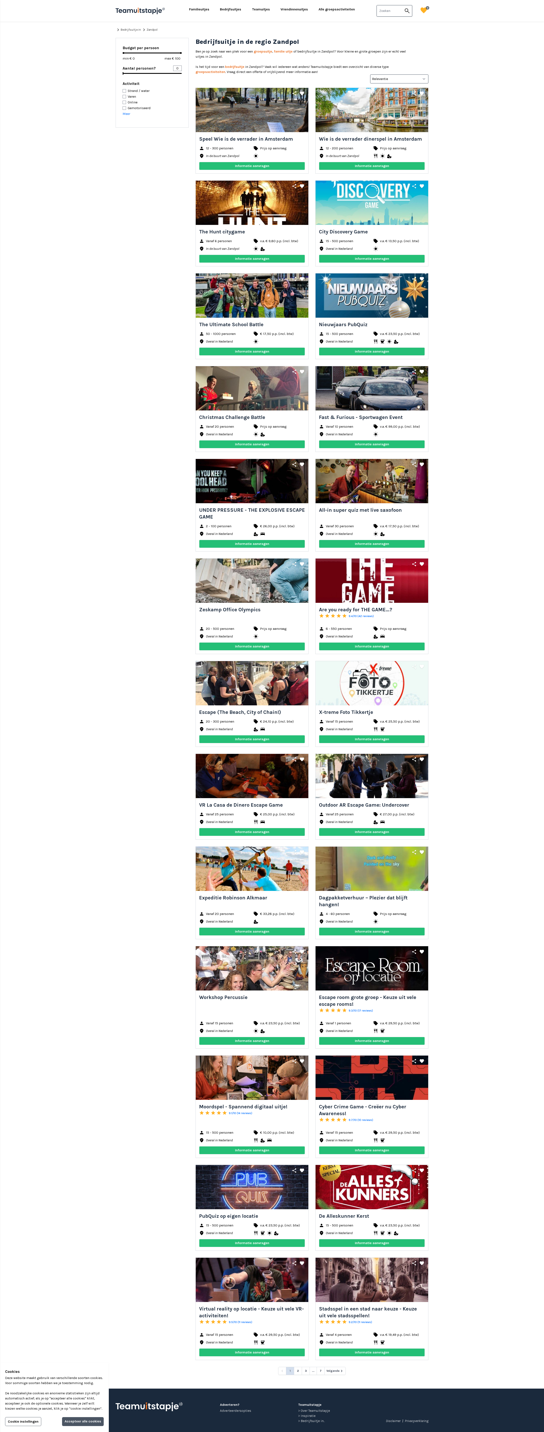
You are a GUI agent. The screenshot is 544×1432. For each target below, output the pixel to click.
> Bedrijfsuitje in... (311, 1421)
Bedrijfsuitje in (128, 30)
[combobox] (389, 10)
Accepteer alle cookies (83, 1421)
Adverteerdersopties (235, 1411)
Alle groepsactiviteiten (337, 9)
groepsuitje (263, 51)
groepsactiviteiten (210, 72)
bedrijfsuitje (234, 67)
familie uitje (283, 51)
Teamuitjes (261, 9)
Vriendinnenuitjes (294, 9)
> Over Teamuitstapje (314, 1411)
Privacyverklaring (416, 1421)
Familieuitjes (199, 9)
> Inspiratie (307, 1416)
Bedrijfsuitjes (230, 9)
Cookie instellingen (23, 1421)
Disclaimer (393, 1421)
